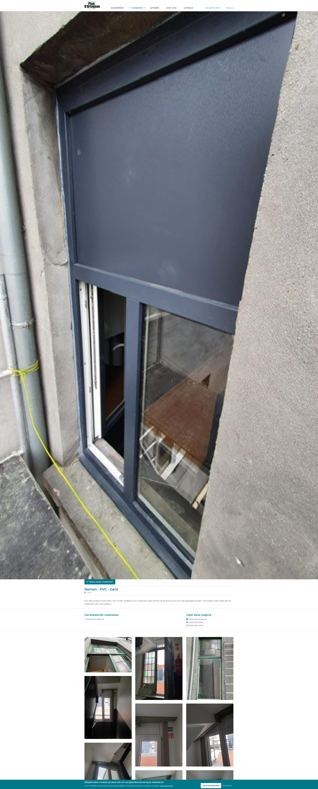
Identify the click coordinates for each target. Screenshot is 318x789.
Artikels (154, 7)
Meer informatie (166, 786)
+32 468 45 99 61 (212, 8)
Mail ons (230, 8)
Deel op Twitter (196, 622)
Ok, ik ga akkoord (211, 786)
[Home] (92, 8)
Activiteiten (117, 7)
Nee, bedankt (227, 786)
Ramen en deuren (95, 619)
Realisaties (137, 7)
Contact (188, 7)
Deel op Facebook (198, 619)
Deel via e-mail (196, 625)
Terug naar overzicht (101, 582)
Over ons (171, 7)
